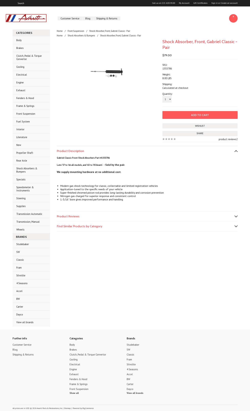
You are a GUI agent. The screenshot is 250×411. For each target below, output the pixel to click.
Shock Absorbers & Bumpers (26, 170)
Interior (20, 129)
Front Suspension (25, 113)
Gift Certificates (200, 3)
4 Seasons (22, 283)
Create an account (229, 3)
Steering (21, 198)
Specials (21, 179)
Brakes (20, 48)
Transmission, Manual (28, 221)
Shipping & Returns (106, 18)
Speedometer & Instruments (25, 189)
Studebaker (22, 244)
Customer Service (70, 18)
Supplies (21, 206)
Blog (87, 18)
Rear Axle (21, 160)
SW (18, 252)
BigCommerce (88, 408)
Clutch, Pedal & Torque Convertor (29, 57)
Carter (19, 306)
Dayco (19, 314)
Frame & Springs (25, 106)
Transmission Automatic (29, 214)
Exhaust (20, 90)
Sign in (214, 3)
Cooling (20, 66)
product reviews (227, 139)
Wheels (20, 229)
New (18, 145)
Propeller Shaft (24, 152)
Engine (20, 82)
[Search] (14, 3)
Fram (19, 267)
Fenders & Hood (25, 98)
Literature (21, 137)
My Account (184, 3)
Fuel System (23, 121)
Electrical (21, 74)
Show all (74, 393)
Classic (20, 259)
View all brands (25, 322)
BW (18, 298)
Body (19, 40)
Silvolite (20, 275)
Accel (19, 291)
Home (60, 31)
